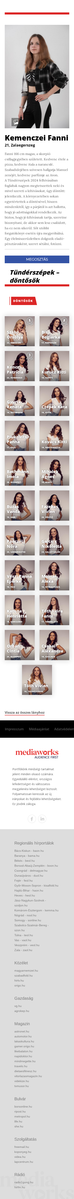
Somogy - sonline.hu (27, 920)
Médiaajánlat (39, 729)
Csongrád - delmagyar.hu (30, 870)
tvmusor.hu (21, 1086)
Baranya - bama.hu (26, 855)
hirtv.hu (19, 980)
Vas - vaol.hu (22, 940)
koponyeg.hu (22, 1151)
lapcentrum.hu (23, 1161)
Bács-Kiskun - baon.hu (29, 850)
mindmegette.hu (25, 1061)
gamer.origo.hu (24, 1046)
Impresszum (14, 729)
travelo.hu (20, 1066)
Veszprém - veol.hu (26, 945)
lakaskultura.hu (24, 1041)
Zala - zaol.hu (23, 950)
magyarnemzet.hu (26, 970)
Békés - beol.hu (24, 860)
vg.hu (18, 1006)
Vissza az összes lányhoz (25, 712)
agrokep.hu (21, 1011)
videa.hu (19, 1156)
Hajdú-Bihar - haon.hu (28, 890)
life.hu (18, 1121)
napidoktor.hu (23, 1056)
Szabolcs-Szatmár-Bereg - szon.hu (31, 928)
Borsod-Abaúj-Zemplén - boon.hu (36, 865)
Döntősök (23, 301)
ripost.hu (20, 1111)
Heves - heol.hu (24, 895)
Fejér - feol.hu (23, 880)
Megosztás (37, 259)
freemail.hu (21, 1147)
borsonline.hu (23, 1106)
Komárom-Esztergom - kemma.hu (36, 910)
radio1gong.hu (23, 1182)
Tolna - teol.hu (23, 935)
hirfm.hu (19, 1187)
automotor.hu (23, 1036)
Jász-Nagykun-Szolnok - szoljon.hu (30, 903)
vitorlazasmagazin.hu (28, 1076)
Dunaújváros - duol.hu (28, 875)
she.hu (18, 1126)
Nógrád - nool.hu (25, 915)
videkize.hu (21, 1081)
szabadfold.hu (23, 975)
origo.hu (19, 985)
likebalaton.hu (23, 1051)
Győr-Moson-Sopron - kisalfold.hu (36, 885)
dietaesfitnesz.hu (25, 1071)
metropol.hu (22, 1116)
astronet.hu (21, 1031)
